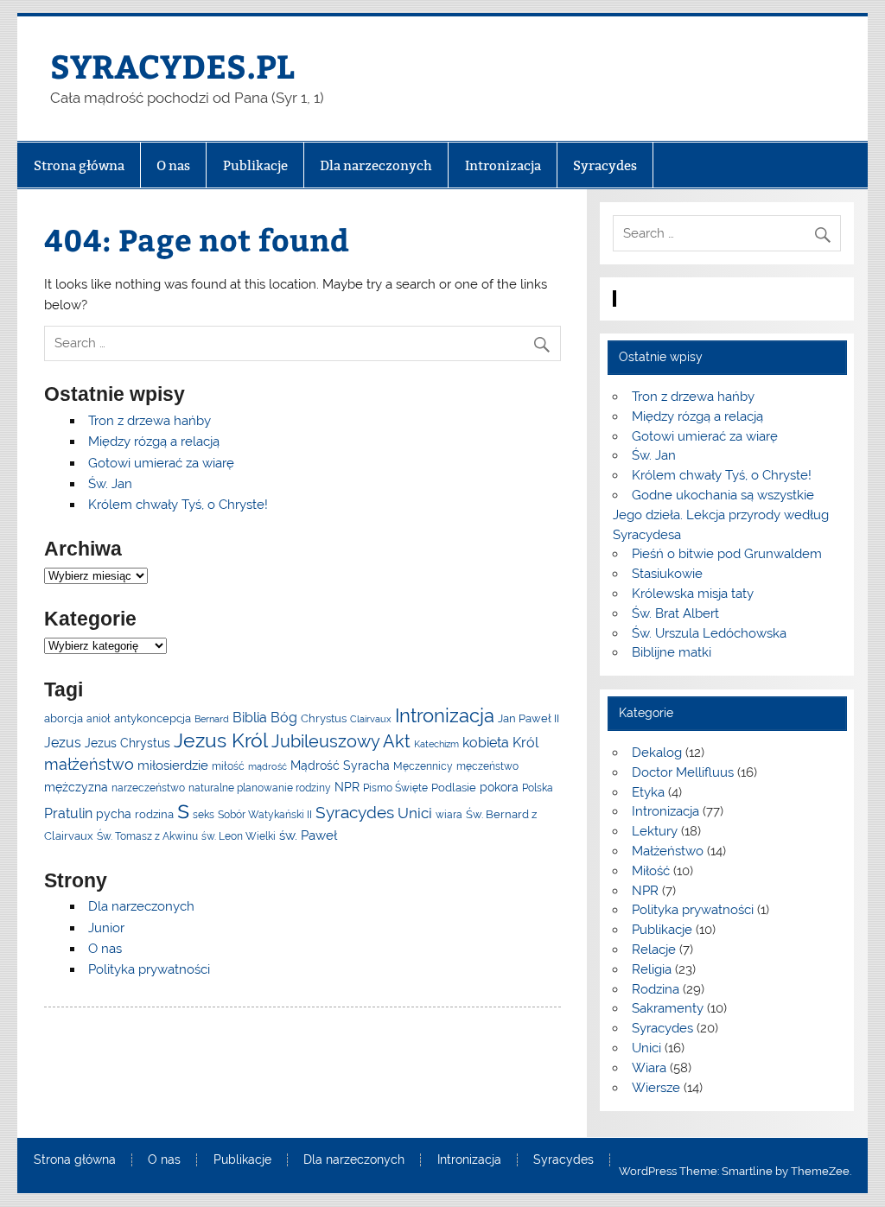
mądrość (267, 766)
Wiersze (656, 1088)
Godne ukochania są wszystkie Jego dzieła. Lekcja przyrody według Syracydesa (721, 515)
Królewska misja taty (693, 593)
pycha (113, 814)
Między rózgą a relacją (154, 441)
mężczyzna (76, 787)
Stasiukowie (667, 573)
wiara (449, 815)
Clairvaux (371, 719)
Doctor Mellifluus (683, 772)
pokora (499, 787)
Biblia (249, 717)
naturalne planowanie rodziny (259, 788)
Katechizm (436, 744)
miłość (228, 766)
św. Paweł (308, 835)
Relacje (654, 949)
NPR (347, 787)
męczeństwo (487, 766)
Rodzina (655, 989)
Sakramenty (668, 1008)
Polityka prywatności (149, 969)
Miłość (651, 871)
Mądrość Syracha (340, 765)
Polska (537, 788)
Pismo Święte (395, 788)
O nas (173, 165)
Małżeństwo (668, 851)
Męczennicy (423, 766)
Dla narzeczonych (376, 165)
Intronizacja (503, 165)
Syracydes (605, 165)
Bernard (211, 719)
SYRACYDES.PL (172, 65)
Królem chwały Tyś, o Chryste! (178, 504)
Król (525, 742)
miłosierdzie (172, 765)
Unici (415, 813)
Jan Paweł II (528, 718)
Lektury (655, 831)
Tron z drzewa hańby (149, 421)
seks (203, 815)
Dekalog (657, 752)
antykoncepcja (152, 718)
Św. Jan (110, 484)
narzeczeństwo (148, 788)
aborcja (63, 718)
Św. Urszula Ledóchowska (709, 633)
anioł (98, 719)
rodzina (154, 814)
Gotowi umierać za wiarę (161, 463)
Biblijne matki (671, 652)
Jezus (62, 742)
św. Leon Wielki (238, 836)
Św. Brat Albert (675, 613)
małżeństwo (89, 764)
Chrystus (324, 718)
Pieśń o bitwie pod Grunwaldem (727, 554)
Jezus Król (221, 740)
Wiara (649, 1068)
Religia (652, 969)
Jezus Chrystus (127, 743)
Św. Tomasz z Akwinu (147, 836)
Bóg (284, 717)
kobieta (485, 742)
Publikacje (255, 165)
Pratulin (68, 813)
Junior (106, 928)
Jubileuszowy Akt (341, 741)
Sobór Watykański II (265, 815)
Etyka (648, 792)
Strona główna (79, 165)
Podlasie (453, 787)
